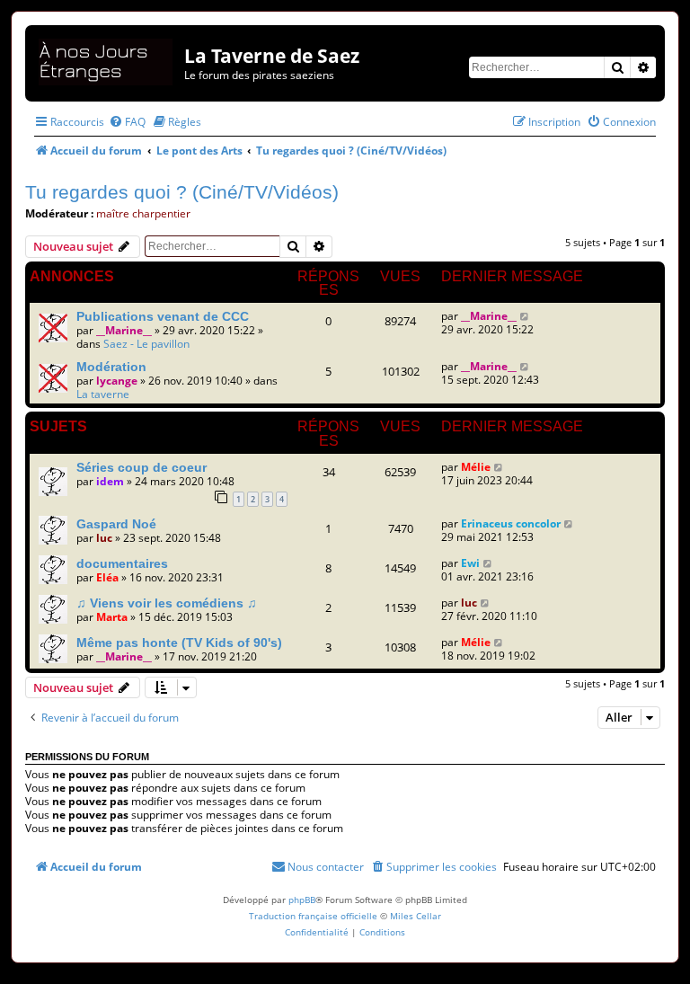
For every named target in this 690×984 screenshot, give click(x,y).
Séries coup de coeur (141, 467)
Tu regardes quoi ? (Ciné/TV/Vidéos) (182, 192)
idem (110, 481)
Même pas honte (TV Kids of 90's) (179, 642)
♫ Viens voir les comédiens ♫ (166, 603)
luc (104, 538)
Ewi (470, 563)
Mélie (476, 467)
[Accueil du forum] (107, 59)
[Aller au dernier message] (525, 316)
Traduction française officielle (313, 915)
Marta (112, 617)
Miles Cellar (415, 915)
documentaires (122, 563)
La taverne (102, 394)
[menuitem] (127, 122)
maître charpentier (143, 213)
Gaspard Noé (116, 524)
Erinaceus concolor (511, 523)
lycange (116, 380)
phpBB (301, 899)
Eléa (107, 577)
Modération (111, 366)
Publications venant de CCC (162, 316)
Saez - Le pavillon (146, 343)
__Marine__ (124, 330)
